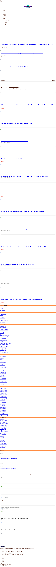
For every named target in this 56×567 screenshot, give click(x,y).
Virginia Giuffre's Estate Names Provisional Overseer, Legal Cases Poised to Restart (19, 229)
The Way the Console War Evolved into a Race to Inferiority (9, 555)
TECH (5, 24)
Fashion (3, 560)
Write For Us (1, 565)
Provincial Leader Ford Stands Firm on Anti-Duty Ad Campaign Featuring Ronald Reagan (12, 551)
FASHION (4, 15)
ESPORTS (4, 14)
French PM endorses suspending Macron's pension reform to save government (8, 468)
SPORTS (6, 23)
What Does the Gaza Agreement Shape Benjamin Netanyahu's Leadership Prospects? (12, 529)
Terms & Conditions (5, 565)
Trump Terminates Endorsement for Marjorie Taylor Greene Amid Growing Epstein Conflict (21, 193)
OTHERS (6, 22)
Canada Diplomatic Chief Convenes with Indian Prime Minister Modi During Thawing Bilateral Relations (24, 176)
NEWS (5, 21)
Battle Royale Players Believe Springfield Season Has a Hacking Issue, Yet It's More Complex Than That (27, 44)
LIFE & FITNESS (7, 20)
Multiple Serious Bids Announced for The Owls (11, 158)
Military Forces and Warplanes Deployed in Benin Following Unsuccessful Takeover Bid (12, 554)
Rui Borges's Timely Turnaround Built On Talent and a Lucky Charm (10, 553)
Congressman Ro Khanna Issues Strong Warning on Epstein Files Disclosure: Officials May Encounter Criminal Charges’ (22, 53)
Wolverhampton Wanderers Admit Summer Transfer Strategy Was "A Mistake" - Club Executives (14, 66)
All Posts (3, 558)
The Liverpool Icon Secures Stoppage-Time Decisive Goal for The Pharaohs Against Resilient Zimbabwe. (24, 246)
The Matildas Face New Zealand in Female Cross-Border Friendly (10, 77)
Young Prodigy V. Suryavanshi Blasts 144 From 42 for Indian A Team (16, 123)
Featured (3, 561)
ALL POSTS (4, 11)
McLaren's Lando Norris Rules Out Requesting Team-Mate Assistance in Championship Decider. (22, 211)
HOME (4, 10)
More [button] (4, 18)
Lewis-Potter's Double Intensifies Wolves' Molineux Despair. (14, 141)
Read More (2, 108)
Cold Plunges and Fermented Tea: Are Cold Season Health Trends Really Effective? (8, 458)
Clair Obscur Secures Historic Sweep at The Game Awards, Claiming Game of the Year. (12, 552)
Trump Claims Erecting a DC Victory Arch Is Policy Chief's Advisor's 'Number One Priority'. (21, 299)
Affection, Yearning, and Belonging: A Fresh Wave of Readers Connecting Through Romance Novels (14, 518)
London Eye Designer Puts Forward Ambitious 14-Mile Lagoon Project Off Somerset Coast (21, 282)
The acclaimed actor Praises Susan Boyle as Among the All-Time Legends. (17, 264)
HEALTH (6, 19)
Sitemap (9, 565)
